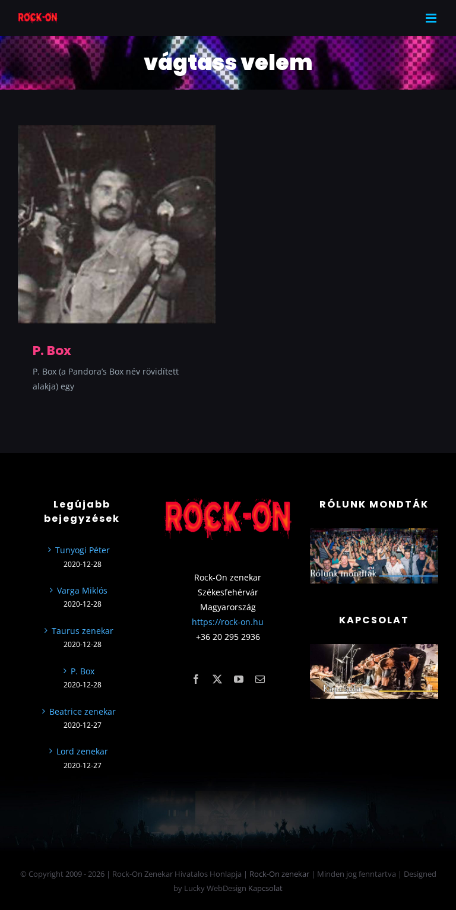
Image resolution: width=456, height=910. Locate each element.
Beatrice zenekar (82, 711)
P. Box (52, 350)
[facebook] (196, 679)
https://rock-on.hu (228, 621)
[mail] (260, 679)
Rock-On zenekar (279, 873)
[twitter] (217, 679)
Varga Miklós (82, 590)
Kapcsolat (265, 888)
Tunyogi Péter (82, 550)
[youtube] (238, 679)
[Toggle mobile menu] (432, 18)
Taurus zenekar (82, 630)
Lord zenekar (82, 751)
